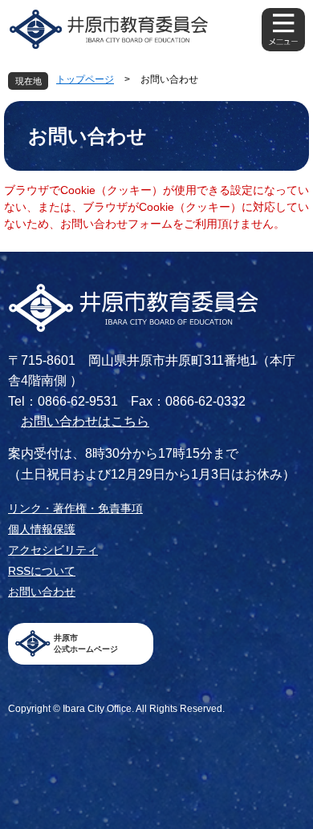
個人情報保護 (41, 529)
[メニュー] (283, 29)
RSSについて (41, 570)
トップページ (85, 79)
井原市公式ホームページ (86, 643)
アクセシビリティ (53, 550)
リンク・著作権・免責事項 (75, 508)
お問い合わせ (41, 591)
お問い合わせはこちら (85, 421)
